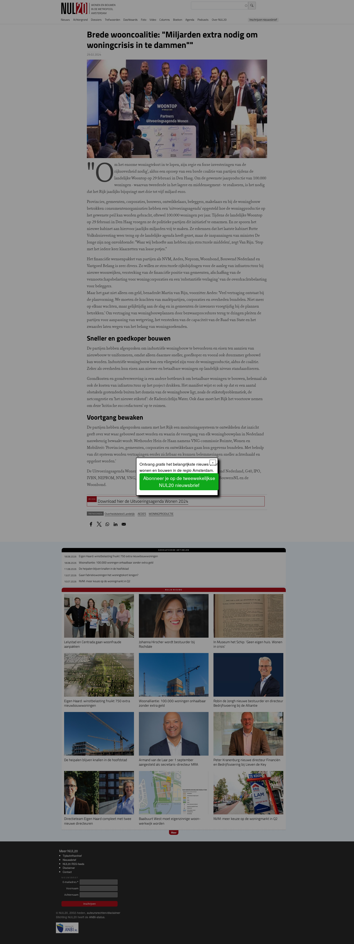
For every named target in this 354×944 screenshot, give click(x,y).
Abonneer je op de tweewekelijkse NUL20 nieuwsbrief (179, 482)
